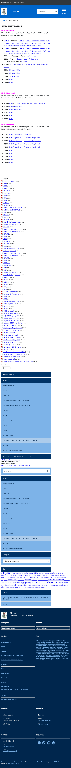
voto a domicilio (21, 587)
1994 (5, 212)
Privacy (3, 762)
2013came (7, 306)
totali (28, 56)
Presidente (18, 106)
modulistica (34, 580)
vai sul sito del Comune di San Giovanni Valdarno (15, 465)
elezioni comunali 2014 (32, 577)
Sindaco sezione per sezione (35, 41)
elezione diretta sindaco (58, 575)
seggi (26, 585)
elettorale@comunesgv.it (10, 460)
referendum (52, 582)
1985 (5, 183)
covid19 (50, 575)
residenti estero (63, 583)
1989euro (6, 193)
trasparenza (12, 587)
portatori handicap (56, 579)
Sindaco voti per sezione (29, 64)
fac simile (21, 580)
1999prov (6, 243)
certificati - (5, 575)
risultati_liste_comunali (11, 330)
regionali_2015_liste (10, 325)
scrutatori (21, 584)
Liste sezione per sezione (20, 43)
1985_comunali (8, 181)
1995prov (6, 219)
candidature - (52, 572)
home (5, 415)
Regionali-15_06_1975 (11, 320)
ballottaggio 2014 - (31, 573)
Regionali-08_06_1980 (11, 318)
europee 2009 (4, 580)
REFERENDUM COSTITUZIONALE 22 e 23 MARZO (20, 440)
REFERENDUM (8, 435)
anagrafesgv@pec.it (8, 746)
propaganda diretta (32, 582)
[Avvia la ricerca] (56, 11)
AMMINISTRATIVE (9, 374)
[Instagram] (53, 743)
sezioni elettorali (40, 585)
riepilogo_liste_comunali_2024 (14, 354)
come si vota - (27, 575)
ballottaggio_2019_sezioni (12, 347)
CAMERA (6, 188)
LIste (5, 200)
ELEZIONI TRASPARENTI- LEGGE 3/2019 (16, 405)
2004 (5, 270)
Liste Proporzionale (15, 138)
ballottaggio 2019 (43, 573)
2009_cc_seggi (8, 311)
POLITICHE (6, 425)
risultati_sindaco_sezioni (11, 340)
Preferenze (33, 59)
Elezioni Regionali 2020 (61, 577)
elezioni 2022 (6, 577)
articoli (5, 390)
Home (3, 20)
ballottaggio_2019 (9, 344)
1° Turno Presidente (21, 103)
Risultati (24, 61)
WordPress (37, 762)
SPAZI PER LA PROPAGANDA (12, 450)
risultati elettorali (8, 584)
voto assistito (32, 587)
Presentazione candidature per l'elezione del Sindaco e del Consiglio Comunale (25, 598)
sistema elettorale (50, 585)
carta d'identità (62, 573)
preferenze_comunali (10, 335)
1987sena (6, 191)
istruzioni (28, 579)
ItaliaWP (55, 762)
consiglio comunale (41, 575)
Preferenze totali (35, 43)
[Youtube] (48, 743)
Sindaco (21, 41)
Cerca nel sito (42, 11)
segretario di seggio (32, 585)
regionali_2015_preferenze (12, 328)
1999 (5, 239)
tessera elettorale (56, 658)
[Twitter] (43, 743)
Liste (25, 59)
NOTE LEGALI (7, 420)
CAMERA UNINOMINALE (11, 210)
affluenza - (6, 572)
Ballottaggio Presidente (37, 103)
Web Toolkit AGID (12, 764)
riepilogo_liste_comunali (11, 337)
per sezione (35, 56)
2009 (5, 289)
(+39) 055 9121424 (43, 725)
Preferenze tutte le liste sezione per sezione (18, 361)
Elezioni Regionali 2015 (48, 577)
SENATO (6, 205)
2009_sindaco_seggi (10, 313)
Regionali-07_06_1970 (11, 316)
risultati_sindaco (9, 332)
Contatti (20, 762)
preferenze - (55, 652)
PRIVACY (6, 430)
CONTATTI (6, 395)
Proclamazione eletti (34, 45)
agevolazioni (16, 573)
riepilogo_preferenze (10, 342)
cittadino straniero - (17, 575)
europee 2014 (12, 579)
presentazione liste (7, 583)
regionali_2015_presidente (12, 323)
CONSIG (34, 575)
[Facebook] (39, 743)
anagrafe (22, 573)
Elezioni (16, 12)
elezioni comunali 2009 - (17, 577)
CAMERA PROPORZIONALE (12, 207)
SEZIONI (5, 445)
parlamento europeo (42, 580)
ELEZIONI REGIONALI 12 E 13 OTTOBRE (16, 400)
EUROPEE (6, 410)
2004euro (6, 263)
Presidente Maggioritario (32, 138)
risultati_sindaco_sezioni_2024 (14, 352)
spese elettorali (58, 585)
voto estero (41, 587)
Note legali (12, 762)
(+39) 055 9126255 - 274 (44, 720)
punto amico (42, 582)
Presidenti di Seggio (18, 582)
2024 (6, 41)
